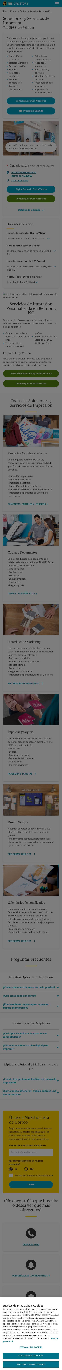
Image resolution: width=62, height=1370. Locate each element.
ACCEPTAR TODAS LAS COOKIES (31, 1364)
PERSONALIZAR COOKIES (31, 1347)
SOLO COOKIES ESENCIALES (31, 1356)
